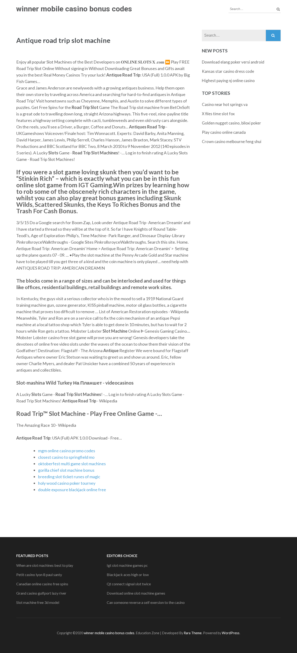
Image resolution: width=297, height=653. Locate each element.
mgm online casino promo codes (66, 450)
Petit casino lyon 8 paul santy (39, 574)
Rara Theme (193, 633)
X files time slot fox (218, 113)
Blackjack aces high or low (128, 574)
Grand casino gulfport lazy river (41, 593)
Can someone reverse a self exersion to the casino (146, 602)
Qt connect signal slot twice (129, 584)
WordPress (230, 633)
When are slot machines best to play (44, 565)
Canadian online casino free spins (42, 584)
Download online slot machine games (136, 593)
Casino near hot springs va (225, 104)
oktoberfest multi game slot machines (72, 463)
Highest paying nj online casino (228, 80)
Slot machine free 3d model (37, 602)
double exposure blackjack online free (72, 489)
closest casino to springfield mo (66, 457)
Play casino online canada (224, 132)
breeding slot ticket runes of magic (69, 476)
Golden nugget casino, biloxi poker (231, 123)
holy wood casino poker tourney (66, 483)
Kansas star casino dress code (228, 71)
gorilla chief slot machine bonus (66, 470)
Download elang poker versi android (233, 62)
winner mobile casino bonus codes (74, 8)
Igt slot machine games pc (127, 565)
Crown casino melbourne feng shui (231, 141)
